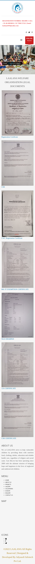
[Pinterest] (32, 32)
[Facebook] (26, 32)
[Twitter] (29, 32)
